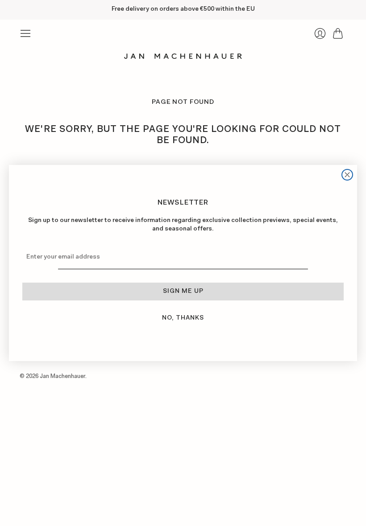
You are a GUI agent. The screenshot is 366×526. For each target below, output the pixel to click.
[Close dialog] (347, 174)
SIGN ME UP (183, 291)
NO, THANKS (183, 318)
